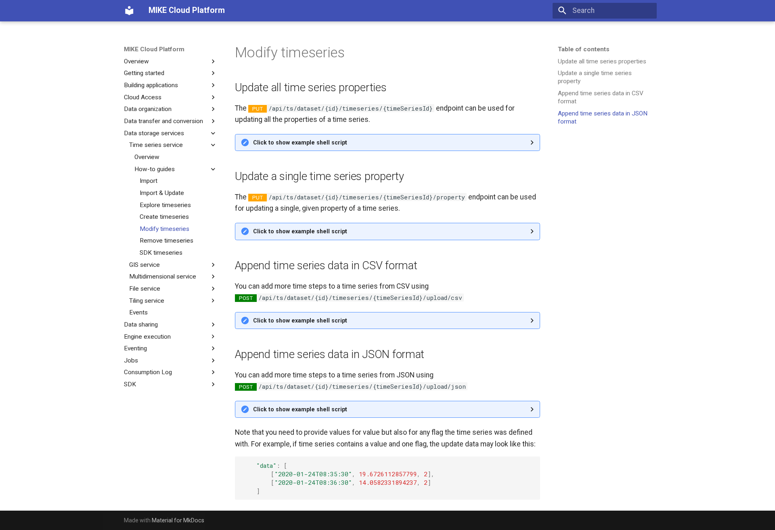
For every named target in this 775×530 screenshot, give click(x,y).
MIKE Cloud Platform (154, 49)
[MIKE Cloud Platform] (129, 10)
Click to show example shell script (300, 142)
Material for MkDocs (178, 520)
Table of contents (584, 49)
